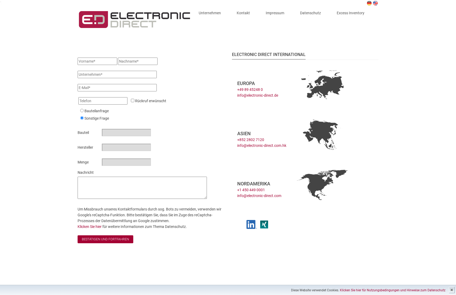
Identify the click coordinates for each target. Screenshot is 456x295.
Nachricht (86, 172)
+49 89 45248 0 (250, 89)
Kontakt (243, 13)
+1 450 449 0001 (251, 190)
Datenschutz (310, 13)
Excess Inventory (350, 13)
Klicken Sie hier (90, 226)
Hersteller (85, 147)
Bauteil (83, 132)
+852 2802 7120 (250, 140)
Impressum (275, 13)
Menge (83, 162)
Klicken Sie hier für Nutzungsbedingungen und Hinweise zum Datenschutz (392, 290)
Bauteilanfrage (96, 111)
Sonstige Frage (96, 118)
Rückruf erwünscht (150, 101)
